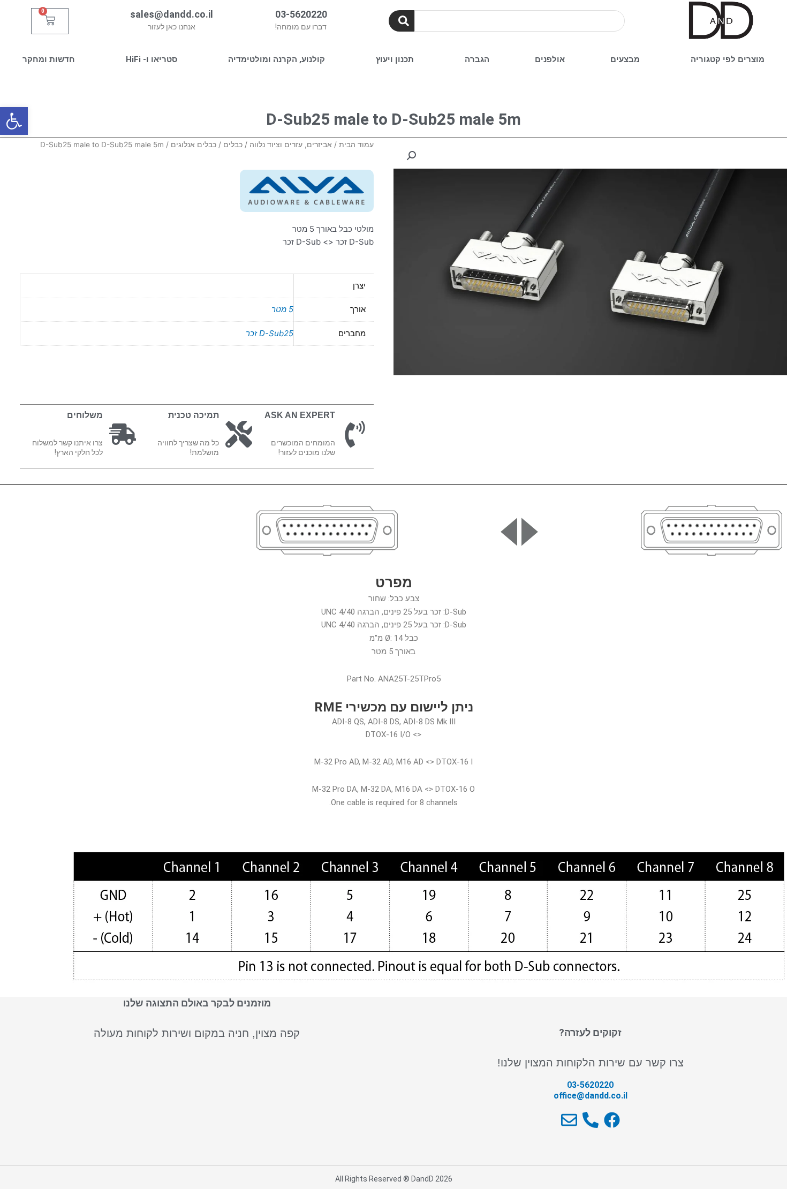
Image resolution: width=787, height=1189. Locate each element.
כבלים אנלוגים (193, 144)
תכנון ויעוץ (395, 59)
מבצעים (625, 59)
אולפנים (550, 59)
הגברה (477, 59)
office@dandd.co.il (590, 1095)
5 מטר (282, 309)
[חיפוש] (401, 21)
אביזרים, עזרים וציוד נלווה (290, 144)
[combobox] (519, 21)
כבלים (233, 144)
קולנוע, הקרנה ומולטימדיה (276, 59)
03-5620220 (301, 14)
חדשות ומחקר (48, 59)
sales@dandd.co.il (171, 14)
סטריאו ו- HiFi (151, 59)
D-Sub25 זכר (269, 333)
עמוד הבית (356, 144)
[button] (14, 121)
